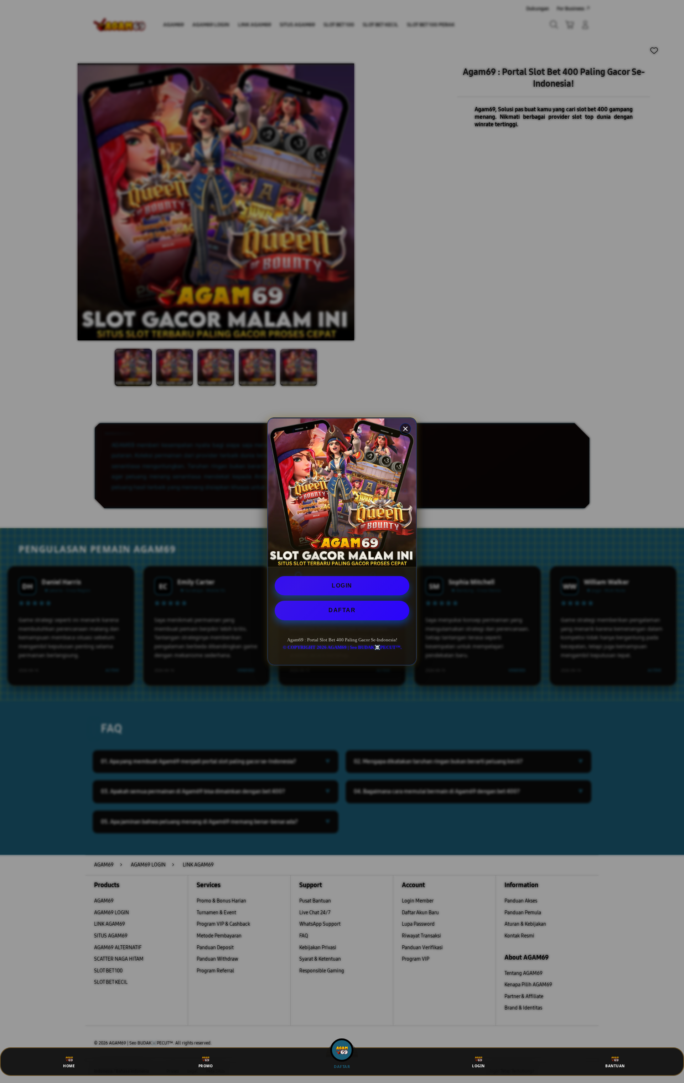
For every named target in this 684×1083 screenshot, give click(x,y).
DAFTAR (342, 610)
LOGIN (342, 586)
